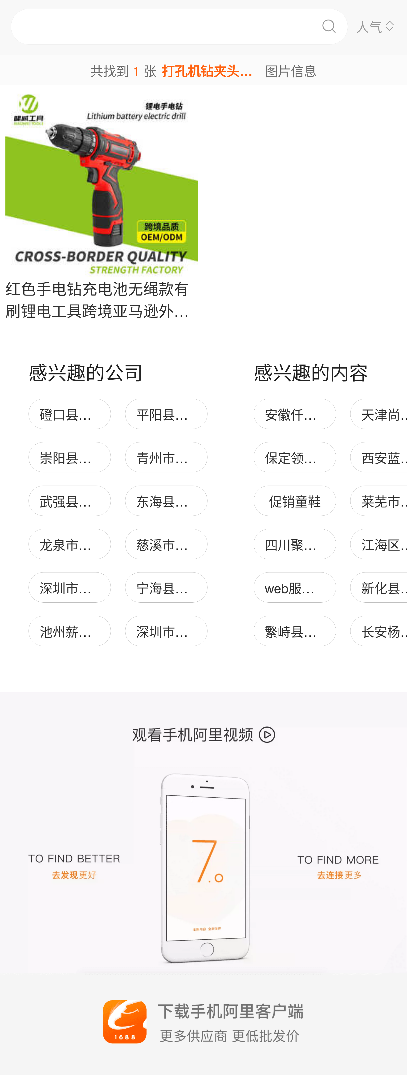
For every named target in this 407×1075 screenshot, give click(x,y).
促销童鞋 (295, 501)
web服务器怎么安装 (322, 587)
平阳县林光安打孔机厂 (201, 414)
